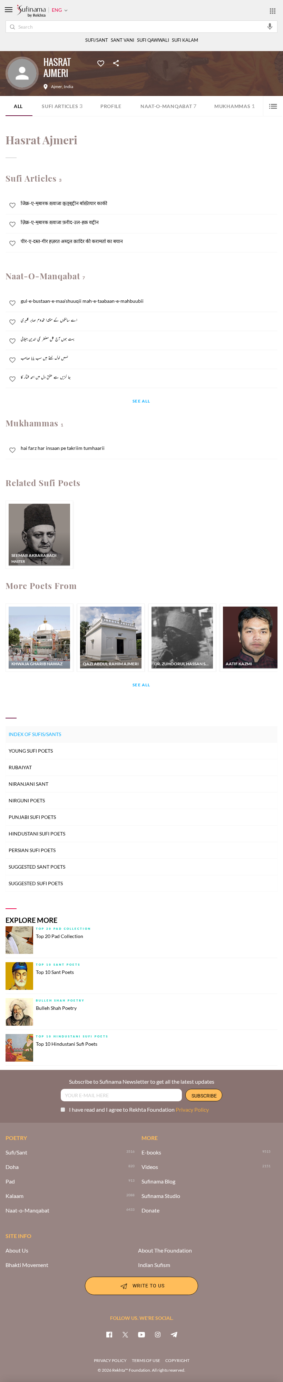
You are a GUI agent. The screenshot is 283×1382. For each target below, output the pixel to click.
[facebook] (109, 1334)
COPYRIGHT (177, 1360)
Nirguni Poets (27, 800)
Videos (150, 1167)
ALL (18, 106)
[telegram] (173, 1334)
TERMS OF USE (146, 1360)
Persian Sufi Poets (32, 850)
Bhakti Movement (27, 1265)
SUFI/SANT (96, 40)
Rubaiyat (20, 767)
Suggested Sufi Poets (36, 883)
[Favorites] (101, 63)
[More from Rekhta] (272, 10)
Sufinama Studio (161, 1196)
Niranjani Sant (28, 784)
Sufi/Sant (16, 1152)
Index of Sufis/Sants (35, 734)
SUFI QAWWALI (153, 40)
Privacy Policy (192, 1109)
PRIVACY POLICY (110, 1360)
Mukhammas (234, 106)
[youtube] (141, 1334)
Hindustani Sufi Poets (37, 834)
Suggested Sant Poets (37, 867)
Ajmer (56, 87)
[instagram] (157, 1334)
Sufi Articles (62, 106)
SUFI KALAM (185, 40)
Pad (10, 1181)
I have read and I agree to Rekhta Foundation (139, 1109)
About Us (17, 1250)
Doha (12, 1167)
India (68, 87)
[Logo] (31, 11)
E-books (151, 1152)
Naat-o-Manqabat (168, 106)
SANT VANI (122, 40)
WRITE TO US (149, 1285)
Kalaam (14, 1196)
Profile (110, 106)
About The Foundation (165, 1250)
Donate (150, 1210)
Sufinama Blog (158, 1181)
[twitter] (125, 1334)
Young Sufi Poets (31, 751)
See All (141, 401)
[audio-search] (269, 26)
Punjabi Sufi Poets (32, 817)
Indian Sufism (154, 1265)
